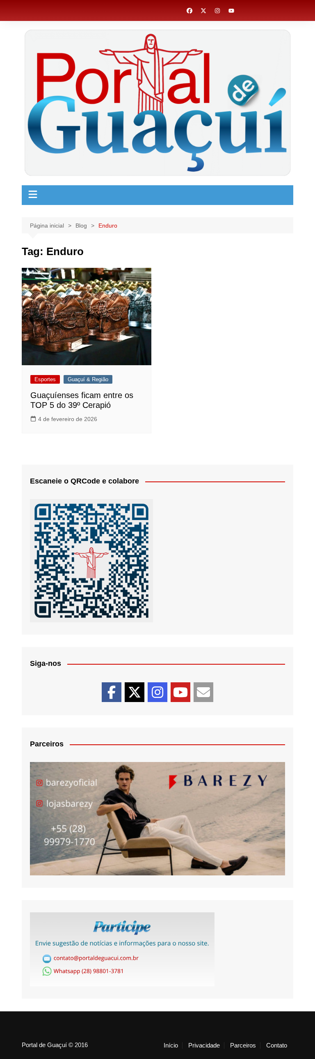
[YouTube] (180, 692)
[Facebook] (111, 692)
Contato (276, 1045)
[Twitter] (134, 692)
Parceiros (243, 1045)
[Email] (203, 692)
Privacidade (204, 1045)
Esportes (45, 379)
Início (171, 1045)
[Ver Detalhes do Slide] (157, 818)
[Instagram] (157, 692)
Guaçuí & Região (88, 379)
